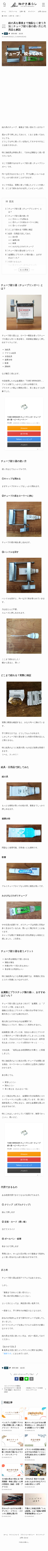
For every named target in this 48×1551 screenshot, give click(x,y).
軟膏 (14, 243)
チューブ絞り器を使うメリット (21, 250)
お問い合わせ (24, 1538)
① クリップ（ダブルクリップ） (25, 265)
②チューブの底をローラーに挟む (26, 222)
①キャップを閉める (20, 219)
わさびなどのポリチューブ (23, 246)
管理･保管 (14, 33)
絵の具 (21, 33)
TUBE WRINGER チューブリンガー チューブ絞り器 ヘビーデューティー (24, 418)
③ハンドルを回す (20, 225)
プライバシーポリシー (27, 1535)
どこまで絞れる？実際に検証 (20, 229)
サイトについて (14, 1535)
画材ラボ (7, 1353)
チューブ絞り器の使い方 (18, 216)
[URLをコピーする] (31, 1379)
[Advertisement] (24, 94)
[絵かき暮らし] (24, 4)
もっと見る (24, 270)
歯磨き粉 (16, 240)
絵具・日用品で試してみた (19, 233)
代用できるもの (14, 262)
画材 (6, 33)
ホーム (6, 1535)
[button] (17, 1379)
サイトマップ (40, 1535)
